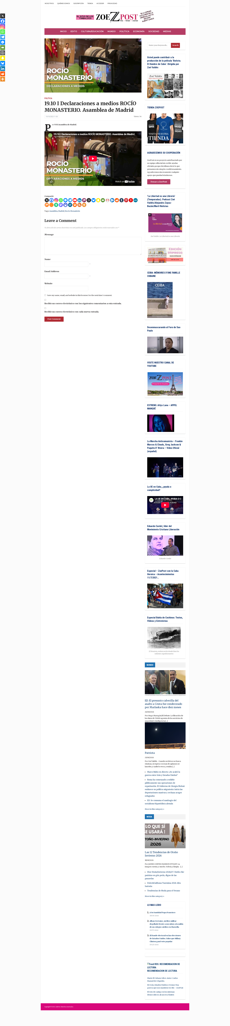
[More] (84, 205)
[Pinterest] (126, 200)
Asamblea (53, 211)
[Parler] (84, 200)
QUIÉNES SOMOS (63, 3)
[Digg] (70, 205)
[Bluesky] (93, 200)
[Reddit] (117, 200)
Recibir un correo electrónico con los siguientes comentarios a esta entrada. (82, 303)
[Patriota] (165, 737)
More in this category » (154, 809)
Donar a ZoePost (159, 182)
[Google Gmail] (107, 200)
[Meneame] (51, 205)
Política (124, 31)
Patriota (150, 752)
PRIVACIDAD (112, 3)
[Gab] (56, 205)
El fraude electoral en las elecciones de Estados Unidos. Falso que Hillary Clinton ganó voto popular (165, 938)
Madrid (61, 211)
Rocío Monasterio (72, 211)
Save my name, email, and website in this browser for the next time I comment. (79, 295)
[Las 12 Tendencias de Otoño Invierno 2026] (165, 836)
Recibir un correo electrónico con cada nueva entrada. (71, 312)
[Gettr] (131, 200)
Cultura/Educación (92, 31)
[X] (47, 200)
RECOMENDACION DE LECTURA (162, 970)
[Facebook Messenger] (65, 200)
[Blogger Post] (2, 52)
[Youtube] (75, 200)
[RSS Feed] (79, 205)
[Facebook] (51, 200)
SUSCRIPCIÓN (78, 3)
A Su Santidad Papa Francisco (162, 912)
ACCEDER (100, 3)
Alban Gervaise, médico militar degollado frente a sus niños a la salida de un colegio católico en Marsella (166, 924)
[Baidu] (65, 205)
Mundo (112, 31)
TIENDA (90, 3)
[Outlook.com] (112, 200)
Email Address (51, 271)
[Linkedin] (79, 200)
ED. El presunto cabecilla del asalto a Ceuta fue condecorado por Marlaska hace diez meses (163, 704)
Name (47, 259)
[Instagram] (56, 200)
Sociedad (153, 31)
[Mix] (47, 205)
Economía (138, 31)
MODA (149, 816)
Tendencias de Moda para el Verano (163, 891)
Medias (167, 31)
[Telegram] (70, 200)
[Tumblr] (121, 200)
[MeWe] (135, 200)
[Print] (75, 205)
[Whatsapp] (61, 200)
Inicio (63, 31)
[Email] (103, 200)
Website (48, 283)
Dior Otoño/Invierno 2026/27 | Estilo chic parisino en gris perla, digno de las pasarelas (164, 875)
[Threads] (89, 200)
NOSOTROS (49, 3)
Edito (74, 31)
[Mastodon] (61, 205)
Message (49, 234)
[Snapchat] (98, 200)
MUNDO (150, 665)
